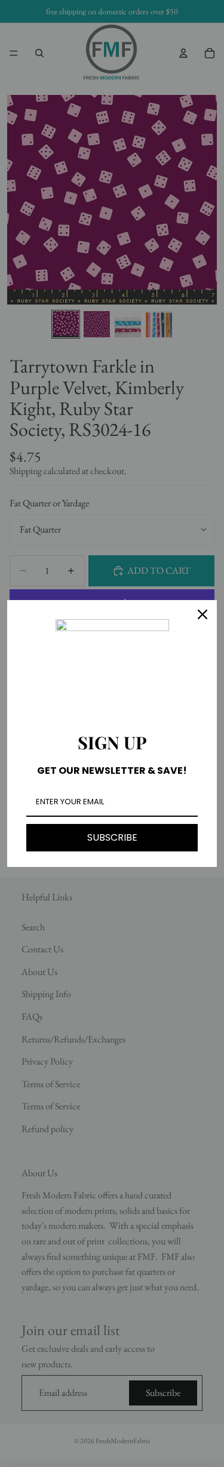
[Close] (202, 614)
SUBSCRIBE (112, 837)
